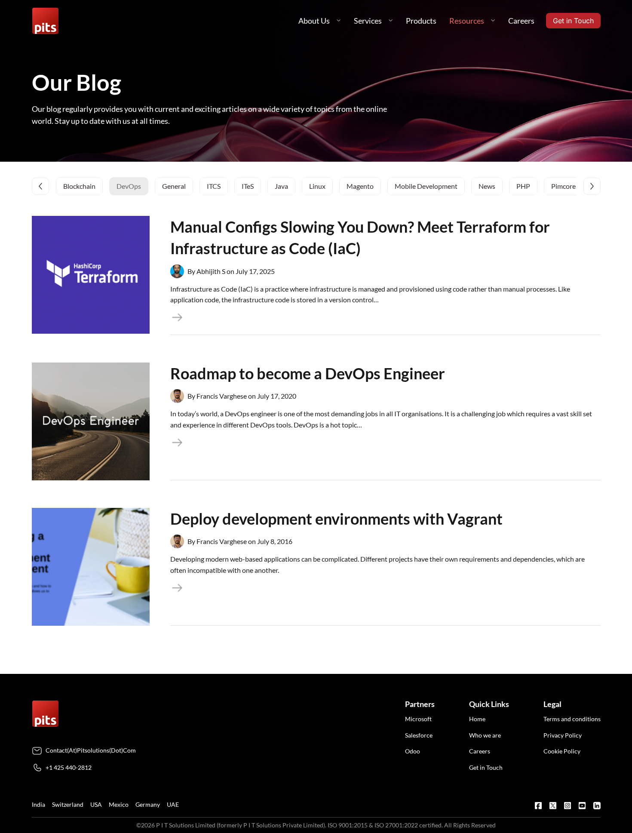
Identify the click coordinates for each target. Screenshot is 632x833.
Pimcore (563, 186)
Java (281, 186)
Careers (521, 20)
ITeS (248, 186)
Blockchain (79, 186)
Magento (360, 186)
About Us (314, 20)
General (174, 186)
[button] (339, 20)
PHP (523, 186)
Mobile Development (426, 186)
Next (592, 186)
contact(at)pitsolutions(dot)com (91, 750)
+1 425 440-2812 (69, 767)
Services (368, 20)
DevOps (129, 186)
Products (421, 20)
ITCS (214, 186)
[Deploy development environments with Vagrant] (91, 567)
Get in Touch (573, 20)
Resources (466, 20)
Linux (317, 186)
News (487, 186)
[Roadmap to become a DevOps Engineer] (91, 421)
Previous (40, 186)
